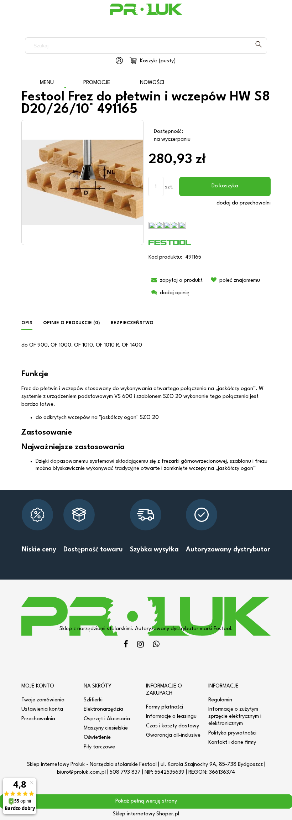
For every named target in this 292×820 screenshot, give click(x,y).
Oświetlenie (97, 737)
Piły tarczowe (99, 747)
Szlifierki (93, 700)
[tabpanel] (146, 407)
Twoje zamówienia (42, 700)
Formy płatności (164, 707)
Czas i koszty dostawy (172, 726)
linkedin (156, 645)
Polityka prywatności (232, 733)
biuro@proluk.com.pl (81, 772)
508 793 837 (125, 772)
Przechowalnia (38, 719)
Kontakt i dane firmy (232, 742)
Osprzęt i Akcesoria (107, 719)
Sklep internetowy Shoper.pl (146, 814)
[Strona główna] (146, 14)
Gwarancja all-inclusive (173, 735)
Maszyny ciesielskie (106, 728)
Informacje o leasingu (171, 716)
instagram (140, 645)
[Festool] (169, 242)
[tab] (29, 323)
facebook (126, 645)
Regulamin (220, 700)
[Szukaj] (258, 45)
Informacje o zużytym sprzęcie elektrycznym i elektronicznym (234, 716)
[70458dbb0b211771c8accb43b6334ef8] (82, 182)
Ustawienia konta (42, 709)
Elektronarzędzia (103, 709)
